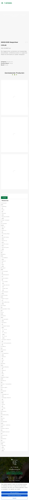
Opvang (3, 448)
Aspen (2, 250)
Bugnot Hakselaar (5, 366)
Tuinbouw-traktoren (5, 428)
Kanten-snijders (4, 387)
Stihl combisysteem (5, 302)
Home (4, 14)
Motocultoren (3, 411)
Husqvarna (4, 213)
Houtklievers (3, 380)
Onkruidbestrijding (5, 414)
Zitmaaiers (3, 442)
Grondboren (3, 346)
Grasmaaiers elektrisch (6, 339)
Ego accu (3, 226)
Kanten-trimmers (5, 278)
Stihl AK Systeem (5, 237)
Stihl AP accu (4, 240)
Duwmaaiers (4, 322)
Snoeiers (3, 404)
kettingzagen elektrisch (6, 397)
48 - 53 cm (4, 336)
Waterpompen (3, 438)
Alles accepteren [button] (14, 492)
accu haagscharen (5, 353)
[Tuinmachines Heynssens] (8, 2)
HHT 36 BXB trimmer (26, 43)
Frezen (2, 312)
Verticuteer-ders (4, 435)
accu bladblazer (5, 257)
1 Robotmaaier (4, 203)
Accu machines (10, 14)
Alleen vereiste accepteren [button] (14, 495)
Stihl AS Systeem (5, 247)
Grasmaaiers (3, 315)
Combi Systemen (4, 295)
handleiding (4, 206)
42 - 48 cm (4, 332)
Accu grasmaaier (5, 319)
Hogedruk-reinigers (5, 377)
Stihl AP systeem (5, 244)
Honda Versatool (5, 298)
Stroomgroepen (4, 421)
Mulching (3, 445)
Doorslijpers (3, 305)
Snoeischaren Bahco (6, 233)
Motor (3, 264)
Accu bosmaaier (5, 271)
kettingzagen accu (5, 394)
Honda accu (16, 14)
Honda (11, 63)
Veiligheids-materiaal (5, 431)
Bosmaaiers (3, 267)
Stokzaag (3, 407)
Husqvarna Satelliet (5, 216)
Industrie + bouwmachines (6, 384)
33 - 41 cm (4, 329)
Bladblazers (3, 254)
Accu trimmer (5, 281)
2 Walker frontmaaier (5, 220)
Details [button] (14, 498)
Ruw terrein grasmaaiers (6, 343)
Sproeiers (3, 418)
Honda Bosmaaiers (5, 274)
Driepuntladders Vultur (5, 308)
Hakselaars (3, 363)
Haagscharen (3, 349)
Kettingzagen (3, 390)
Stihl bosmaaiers (5, 291)
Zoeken (4, 197)
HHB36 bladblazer (27, 43)
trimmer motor (5, 288)
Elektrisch (4, 261)
